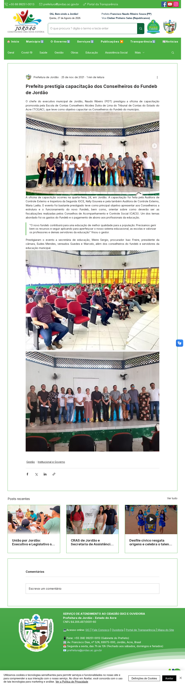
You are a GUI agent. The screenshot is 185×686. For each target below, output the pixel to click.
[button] (35, 41)
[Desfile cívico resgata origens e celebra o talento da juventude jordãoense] (151, 519)
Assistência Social (116, 52)
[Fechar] (180, 678)
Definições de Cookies (144, 678)
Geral (11, 52)
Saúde (43, 52)
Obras (74, 52)
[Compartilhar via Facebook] (27, 474)
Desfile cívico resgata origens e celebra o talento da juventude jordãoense (150, 542)
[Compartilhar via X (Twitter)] (36, 474)
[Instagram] (176, 4)
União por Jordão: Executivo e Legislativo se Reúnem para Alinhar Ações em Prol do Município (33, 542)
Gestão (59, 52)
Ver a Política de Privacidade (71, 681)
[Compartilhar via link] (54, 474)
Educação (91, 52)
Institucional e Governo (51, 461)
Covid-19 (26, 52)
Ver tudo (172, 498)
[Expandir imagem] (92, 300)
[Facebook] (164, 4)
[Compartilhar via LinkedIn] (45, 474)
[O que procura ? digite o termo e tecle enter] (140, 28)
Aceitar (169, 678)
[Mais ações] (157, 77)
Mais (138, 52)
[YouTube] (170, 4)
